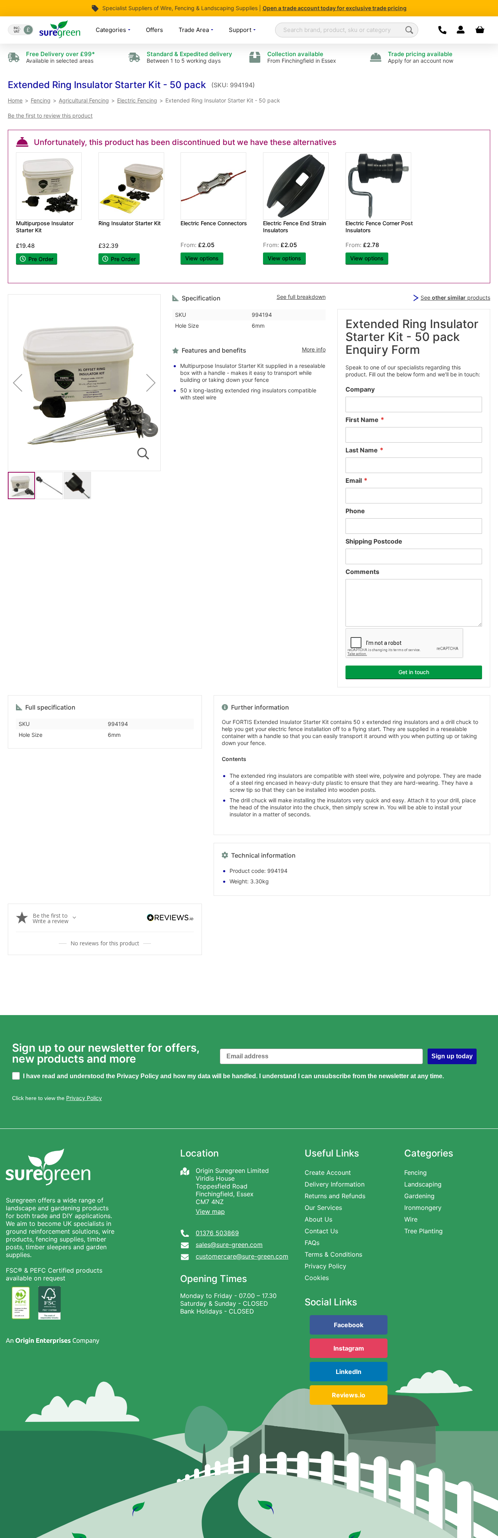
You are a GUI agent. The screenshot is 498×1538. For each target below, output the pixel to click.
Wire (410, 1219)
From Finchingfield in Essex (301, 57)
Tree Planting (423, 1231)
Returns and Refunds (335, 1196)
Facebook (348, 1325)
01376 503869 (217, 1233)
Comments (362, 571)
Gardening (419, 1196)
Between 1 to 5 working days (189, 57)
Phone (355, 510)
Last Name (361, 450)
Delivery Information (335, 1184)
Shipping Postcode (373, 541)
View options (202, 258)
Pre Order (40, 259)
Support (241, 30)
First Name (362, 419)
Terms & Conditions (333, 1254)
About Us (318, 1219)
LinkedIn (348, 1372)
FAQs (312, 1243)
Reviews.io (348, 1395)
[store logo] (59, 30)
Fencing (415, 1172)
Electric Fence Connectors (214, 223)
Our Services (323, 1207)
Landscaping (423, 1184)
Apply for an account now (420, 57)
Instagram (348, 1348)
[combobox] (346, 30)
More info (314, 349)
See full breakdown (301, 297)
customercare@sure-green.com (242, 1256)
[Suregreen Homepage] (49, 1192)
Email (353, 480)
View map (210, 1211)
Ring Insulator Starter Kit (129, 223)
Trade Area (194, 30)
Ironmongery (423, 1207)
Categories (112, 30)
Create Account (328, 1172)
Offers (154, 30)
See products (455, 297)
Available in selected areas (60, 57)
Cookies (317, 1278)
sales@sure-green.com (229, 1244)
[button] (107, 84)
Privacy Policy (325, 1266)
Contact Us (321, 1231)
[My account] (460, 30)
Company (360, 389)
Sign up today (452, 1056)
